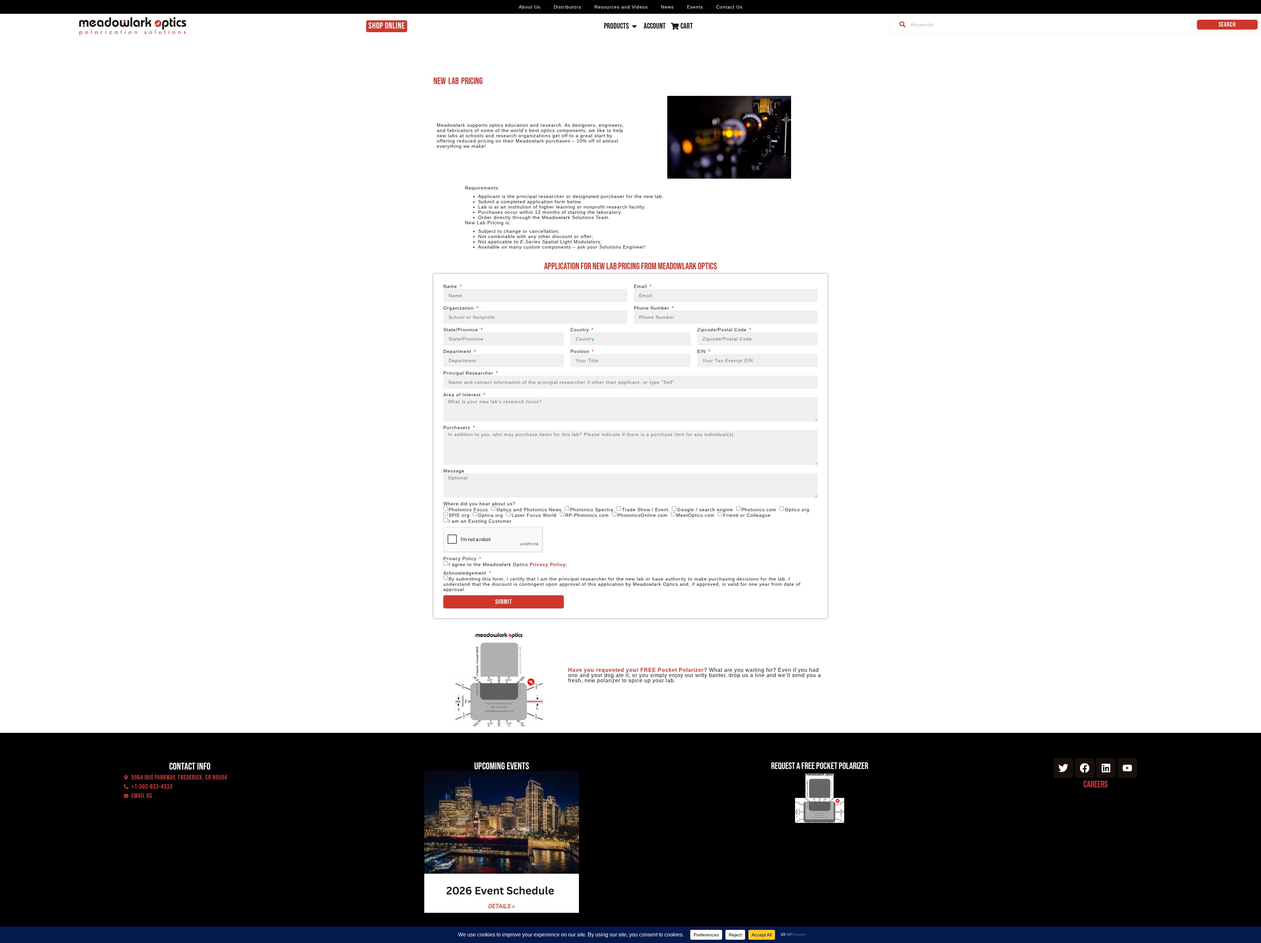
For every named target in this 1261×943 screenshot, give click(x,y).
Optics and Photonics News (529, 509)
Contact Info (189, 767)
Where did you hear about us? (479, 503)
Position (580, 351)
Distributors (567, 7)
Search (1227, 25)
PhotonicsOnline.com (642, 515)
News (667, 7)
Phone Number (652, 308)
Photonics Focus (468, 509)
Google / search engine (705, 509)
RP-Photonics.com (587, 515)
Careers (1095, 784)
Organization (459, 308)
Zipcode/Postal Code (722, 329)
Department (458, 351)
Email (641, 286)
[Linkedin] (1106, 768)
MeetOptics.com (695, 515)
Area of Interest (462, 394)
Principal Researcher (469, 373)
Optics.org (797, 509)
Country (580, 329)
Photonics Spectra (591, 509)
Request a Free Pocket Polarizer (819, 766)
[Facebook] (1085, 768)
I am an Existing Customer (480, 521)
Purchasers (457, 427)
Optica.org (490, 515)
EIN (702, 351)
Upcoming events (501, 766)
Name (451, 286)
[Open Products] (634, 26)
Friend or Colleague (747, 515)
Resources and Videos (621, 7)
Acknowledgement (465, 573)
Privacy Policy (460, 558)
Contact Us (729, 7)
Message (454, 470)
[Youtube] (1127, 768)
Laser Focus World (534, 515)
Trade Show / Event (645, 509)
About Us (530, 7)
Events (695, 7)
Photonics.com (758, 509)
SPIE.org (459, 515)
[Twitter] (1063, 768)
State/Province (461, 329)
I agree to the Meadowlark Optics (508, 564)
